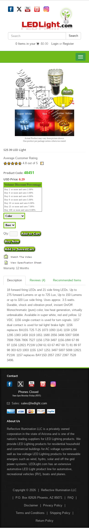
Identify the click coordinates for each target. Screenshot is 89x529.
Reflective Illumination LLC (58, 490)
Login (54, 43)
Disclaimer (31, 505)
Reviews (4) (37, 280)
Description (14, 280)
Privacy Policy (52, 505)
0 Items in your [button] (26, 43)
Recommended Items (67, 280)
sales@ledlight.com (34, 403)
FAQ (70, 497)
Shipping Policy (60, 513)
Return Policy (44, 520)
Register (68, 43)
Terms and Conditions (30, 513)
